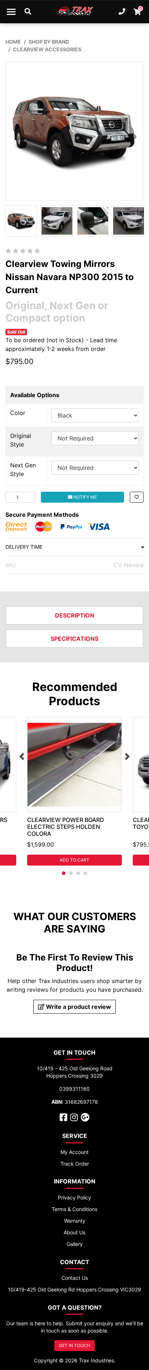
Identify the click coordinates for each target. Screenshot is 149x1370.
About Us (74, 1232)
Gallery (75, 1244)
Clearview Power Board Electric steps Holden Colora (65, 826)
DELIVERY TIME (23, 547)
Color (17, 412)
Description (74, 615)
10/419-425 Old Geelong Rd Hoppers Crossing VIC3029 (74, 1289)
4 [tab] (85, 873)
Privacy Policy (74, 1197)
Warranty (74, 1221)
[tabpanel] (74, 791)
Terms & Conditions (74, 1209)
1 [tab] (63, 873)
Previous (21, 756)
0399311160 (74, 1089)
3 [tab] (78, 873)
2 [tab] (71, 873)
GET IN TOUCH (74, 1345)
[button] (137, 497)
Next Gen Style (23, 470)
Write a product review (77, 1006)
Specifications (74, 638)
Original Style (20, 440)
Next (127, 756)
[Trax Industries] (74, 11)
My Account (74, 1152)
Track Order (74, 1164)
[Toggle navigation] (11, 11)
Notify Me (84, 497)
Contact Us (74, 1278)
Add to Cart (74, 860)
